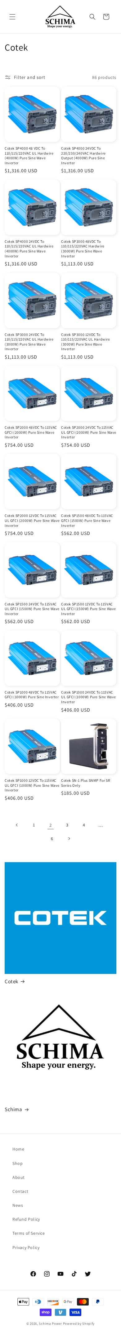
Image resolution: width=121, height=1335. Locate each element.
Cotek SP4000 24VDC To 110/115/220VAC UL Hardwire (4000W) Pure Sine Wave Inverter (29, 248)
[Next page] (69, 838)
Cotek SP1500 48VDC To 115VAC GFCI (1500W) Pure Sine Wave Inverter (87, 520)
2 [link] (50, 825)
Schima (13, 1109)
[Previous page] (17, 825)
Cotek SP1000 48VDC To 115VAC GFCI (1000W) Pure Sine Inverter (32, 694)
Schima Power (50, 1323)
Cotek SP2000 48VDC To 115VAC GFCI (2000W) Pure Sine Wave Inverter (31, 432)
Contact (20, 1191)
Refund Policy (26, 1219)
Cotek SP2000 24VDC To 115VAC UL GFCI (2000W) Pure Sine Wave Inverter (88, 432)
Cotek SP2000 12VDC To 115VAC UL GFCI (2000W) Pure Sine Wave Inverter (32, 520)
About (18, 1177)
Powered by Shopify (79, 1323)
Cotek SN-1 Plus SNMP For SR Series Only (85, 783)
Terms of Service (28, 1233)
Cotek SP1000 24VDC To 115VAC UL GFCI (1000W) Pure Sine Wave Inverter (88, 697)
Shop (17, 1163)
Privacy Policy (25, 1247)
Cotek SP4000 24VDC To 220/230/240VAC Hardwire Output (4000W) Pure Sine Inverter (83, 155)
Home (18, 1149)
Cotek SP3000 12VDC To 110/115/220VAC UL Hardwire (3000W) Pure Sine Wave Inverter (85, 341)
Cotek (11, 981)
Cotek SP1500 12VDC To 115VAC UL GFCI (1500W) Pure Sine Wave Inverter (88, 609)
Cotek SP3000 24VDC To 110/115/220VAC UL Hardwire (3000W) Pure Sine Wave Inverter (29, 341)
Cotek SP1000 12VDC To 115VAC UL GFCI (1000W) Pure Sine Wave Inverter (32, 785)
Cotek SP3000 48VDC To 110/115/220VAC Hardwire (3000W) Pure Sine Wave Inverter (83, 248)
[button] (12, 17)
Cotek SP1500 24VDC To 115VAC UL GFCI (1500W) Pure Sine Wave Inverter (32, 609)
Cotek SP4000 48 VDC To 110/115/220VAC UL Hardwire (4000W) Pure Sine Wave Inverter (29, 155)
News (17, 1205)
